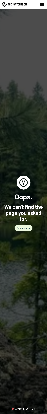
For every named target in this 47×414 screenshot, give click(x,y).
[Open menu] (42, 4)
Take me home (23, 228)
